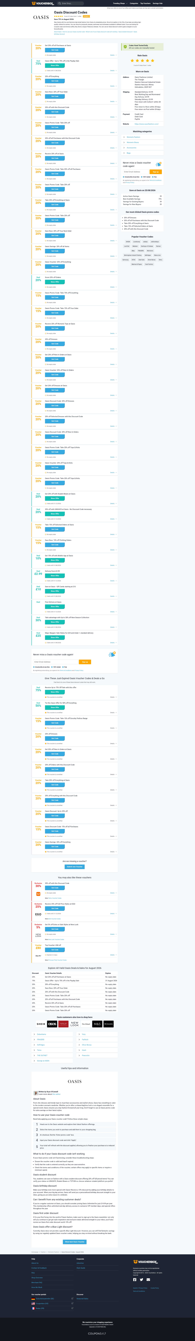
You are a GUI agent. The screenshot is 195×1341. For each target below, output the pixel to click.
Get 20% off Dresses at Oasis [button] (56, 386)
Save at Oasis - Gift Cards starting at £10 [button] (60, 587)
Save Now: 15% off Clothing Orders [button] (58, 540)
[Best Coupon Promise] (86, 16)
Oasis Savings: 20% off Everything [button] (57, 842)
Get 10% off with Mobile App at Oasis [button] (59, 556)
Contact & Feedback (39, 1268)
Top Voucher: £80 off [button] (53, 945)
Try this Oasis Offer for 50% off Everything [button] (60, 703)
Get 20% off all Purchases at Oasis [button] (58, 45)
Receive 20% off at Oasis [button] (54, 154)
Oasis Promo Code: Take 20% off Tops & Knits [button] (62, 447)
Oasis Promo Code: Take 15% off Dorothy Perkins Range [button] (66, 718)
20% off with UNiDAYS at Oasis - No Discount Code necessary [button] (68, 509)
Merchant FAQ (36, 1283)
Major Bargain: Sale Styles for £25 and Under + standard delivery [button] (69, 633)
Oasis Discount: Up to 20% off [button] (56, 811)
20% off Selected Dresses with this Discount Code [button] (64, 417)
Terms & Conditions (139, 1291)
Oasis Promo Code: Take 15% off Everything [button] (61, 293)
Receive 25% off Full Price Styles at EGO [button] (60, 904)
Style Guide (81, 1268)
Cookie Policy (155, 1288)
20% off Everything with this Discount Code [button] (61, 796)
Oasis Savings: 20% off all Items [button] (57, 246)
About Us (34, 1263)
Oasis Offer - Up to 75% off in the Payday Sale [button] (62, 61)
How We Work (36, 1287)
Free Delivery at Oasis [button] (53, 602)
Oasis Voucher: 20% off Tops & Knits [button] (59, 463)
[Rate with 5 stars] (152, 60)
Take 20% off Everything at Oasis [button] (57, 200)
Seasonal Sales (82, 1299)
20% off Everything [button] (52, 76)
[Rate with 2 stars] (137, 60)
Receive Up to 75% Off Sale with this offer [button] (60, 687)
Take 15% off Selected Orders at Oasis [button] (59, 525)
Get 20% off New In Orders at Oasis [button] (58, 355)
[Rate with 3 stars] (142, 60)
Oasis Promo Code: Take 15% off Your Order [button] (61, 308)
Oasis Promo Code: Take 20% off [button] (57, 123)
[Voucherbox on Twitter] (141, 1281)
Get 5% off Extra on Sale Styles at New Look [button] (61, 925)
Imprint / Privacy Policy (140, 1288)
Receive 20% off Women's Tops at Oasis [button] (60, 324)
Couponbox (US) (42, 1304)
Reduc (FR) (40, 1308)
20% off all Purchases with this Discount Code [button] (62, 138)
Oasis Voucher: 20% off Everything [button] (58, 262)
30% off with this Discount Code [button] (57, 883)
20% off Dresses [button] (51, 339)
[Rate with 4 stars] (147, 60)
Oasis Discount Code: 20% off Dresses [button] (59, 401)
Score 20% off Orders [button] (53, 277)
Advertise (80, 1263)
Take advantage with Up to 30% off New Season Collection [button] (67, 618)
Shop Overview (37, 1278)
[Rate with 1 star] (132, 60)
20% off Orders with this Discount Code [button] (60, 765)
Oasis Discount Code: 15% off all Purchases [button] (61, 827)
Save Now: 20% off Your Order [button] (56, 92)
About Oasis (58, 32)
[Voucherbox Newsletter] (148, 1281)
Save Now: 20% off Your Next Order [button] (58, 231)
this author (56, 1094)
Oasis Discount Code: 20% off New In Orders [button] (62, 432)
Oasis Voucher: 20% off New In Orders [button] (59, 370)
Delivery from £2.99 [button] (52, 571)
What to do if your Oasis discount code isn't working (101, 32)
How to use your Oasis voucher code (74, 32)
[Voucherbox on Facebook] (134, 1281)
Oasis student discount (125, 32)
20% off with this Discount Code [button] (57, 107)
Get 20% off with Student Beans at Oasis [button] (60, 494)
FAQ (33, 1273)
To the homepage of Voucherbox (42, 3)
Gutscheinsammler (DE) (45, 1299)
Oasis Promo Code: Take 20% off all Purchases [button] (62, 169)
